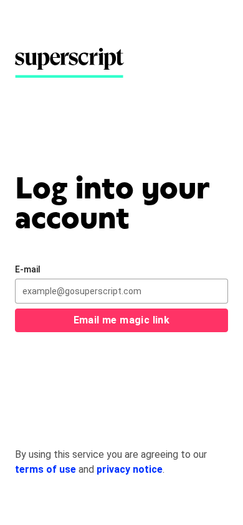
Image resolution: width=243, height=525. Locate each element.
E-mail (27, 269)
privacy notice (130, 469)
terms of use (45, 469)
